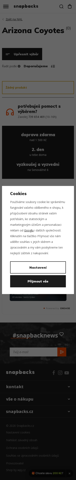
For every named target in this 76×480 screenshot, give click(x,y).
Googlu (29, 230)
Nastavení (38, 267)
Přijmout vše (38, 281)
